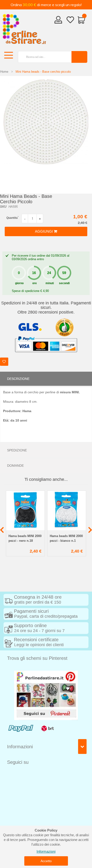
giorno (19, 283)
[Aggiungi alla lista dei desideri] (4, 362)
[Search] (79, 57)
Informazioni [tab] (20, 746)
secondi (64, 283)
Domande (15, 465)
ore (34, 283)
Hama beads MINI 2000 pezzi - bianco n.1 (66, 538)
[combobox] (43, 57)
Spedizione (17, 450)
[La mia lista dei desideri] (70, 20)
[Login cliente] (58, 21)
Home (4, 71)
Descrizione (18, 379)
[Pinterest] (46, 695)
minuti (50, 283)
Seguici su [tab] (18, 762)
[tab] (46, 379)
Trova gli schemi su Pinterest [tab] (37, 658)
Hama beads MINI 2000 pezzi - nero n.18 (25, 538)
